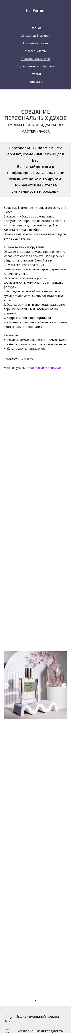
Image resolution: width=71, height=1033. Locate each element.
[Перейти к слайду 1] (35, 1000)
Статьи (35, 74)
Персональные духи (35, 59)
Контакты (35, 82)
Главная (35, 28)
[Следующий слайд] (64, 685)
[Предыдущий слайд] (7, 685)
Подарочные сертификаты (35, 66)
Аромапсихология (35, 43)
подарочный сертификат (44, 368)
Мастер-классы (35, 51)
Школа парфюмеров (35, 36)
